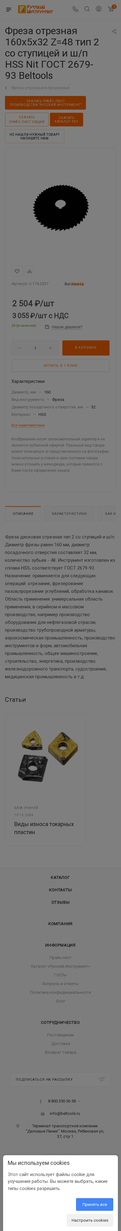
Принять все (95, 1204)
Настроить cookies (90, 1220)
